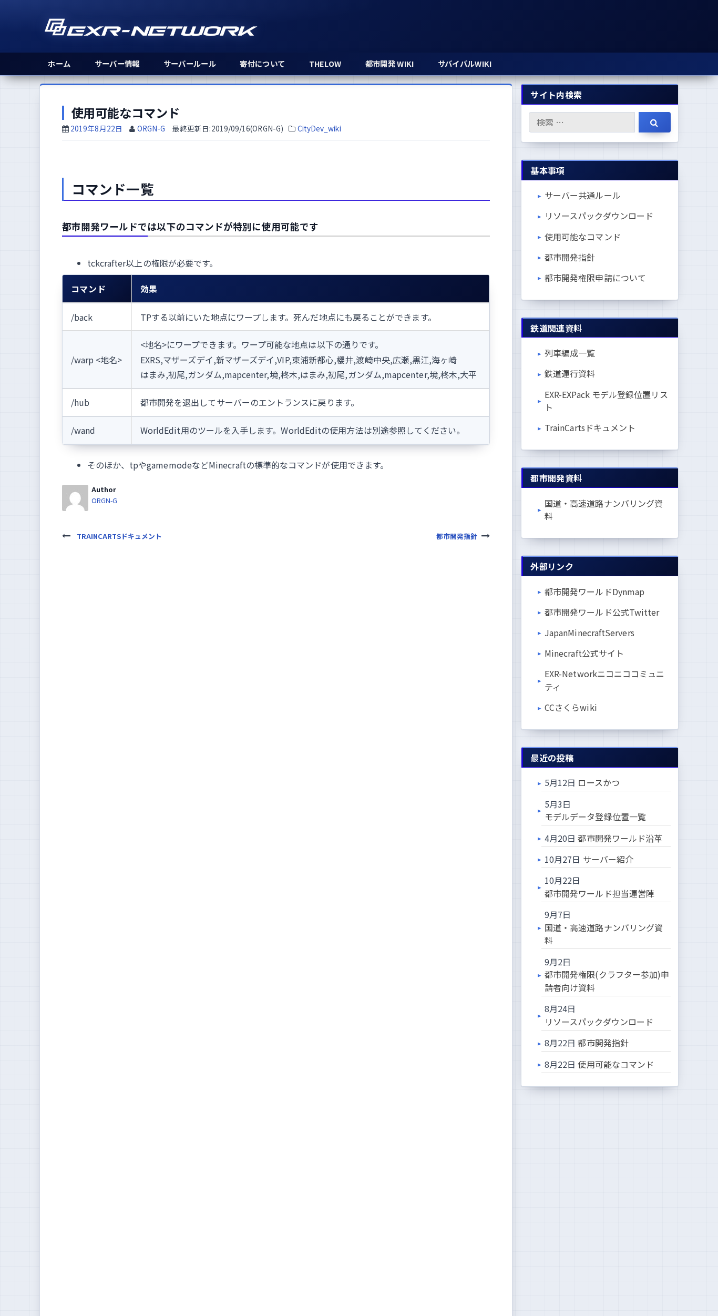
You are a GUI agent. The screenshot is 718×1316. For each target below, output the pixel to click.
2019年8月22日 (96, 128)
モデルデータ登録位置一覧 (595, 816)
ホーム (59, 63)
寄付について (262, 63)
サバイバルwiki (465, 63)
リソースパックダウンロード (599, 215)
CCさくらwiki (571, 707)
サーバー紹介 (608, 859)
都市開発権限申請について (595, 277)
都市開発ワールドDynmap (594, 591)
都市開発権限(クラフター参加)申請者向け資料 (607, 981)
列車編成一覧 (570, 352)
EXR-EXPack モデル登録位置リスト (606, 401)
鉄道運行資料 (570, 373)
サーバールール (189, 63)
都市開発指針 (570, 257)
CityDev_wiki (319, 128)
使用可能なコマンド (583, 236)
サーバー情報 (117, 63)
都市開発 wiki (389, 63)
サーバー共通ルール (583, 195)
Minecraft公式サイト (584, 653)
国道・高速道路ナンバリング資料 (604, 510)
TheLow (325, 63)
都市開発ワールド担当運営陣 (599, 893)
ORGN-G (151, 128)
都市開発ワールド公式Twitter (602, 612)
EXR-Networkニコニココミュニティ (605, 680)
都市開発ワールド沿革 (620, 838)
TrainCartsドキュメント (590, 427)
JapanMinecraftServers (589, 632)
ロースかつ (598, 782)
